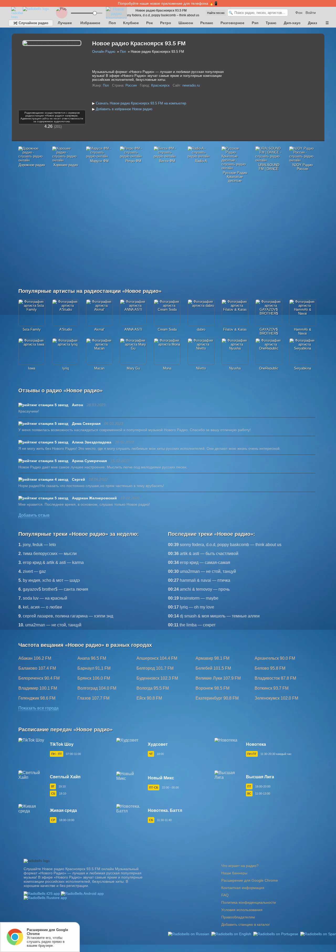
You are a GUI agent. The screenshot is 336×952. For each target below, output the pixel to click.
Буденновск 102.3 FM (157, 678)
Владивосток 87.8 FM (275, 678)
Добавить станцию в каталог (245, 924)
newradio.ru (191, 85)
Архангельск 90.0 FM (275, 658)
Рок (149, 23)
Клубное (131, 23)
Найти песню (215, 12)
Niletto (201, 368)
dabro (201, 329)
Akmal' (99, 329)
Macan (99, 368)
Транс (271, 23)
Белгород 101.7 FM (155, 668)
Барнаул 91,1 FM (94, 668)
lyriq (65, 368)
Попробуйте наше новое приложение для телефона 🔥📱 (168, 3)
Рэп (255, 23)
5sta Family (32, 329)
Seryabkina (302, 368)
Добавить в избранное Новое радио (124, 109)
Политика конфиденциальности (248, 902)
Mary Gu (133, 368)
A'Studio (65, 329)
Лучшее (65, 23)
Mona (167, 368)
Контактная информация (242, 888)
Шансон (185, 23)
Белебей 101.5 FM (213, 668)
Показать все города (38, 708)
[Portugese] (276, 934)
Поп (112, 23)
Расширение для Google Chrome (249, 880)
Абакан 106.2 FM (34, 658)
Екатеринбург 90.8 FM (217, 698)
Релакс (206, 23)
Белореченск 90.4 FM (39, 678)
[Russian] (189, 934)
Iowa (31, 368)
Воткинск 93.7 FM (271, 688)
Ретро (165, 23)
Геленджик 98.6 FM (36, 698)
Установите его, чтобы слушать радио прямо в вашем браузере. (47, 938)
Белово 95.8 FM (270, 668)
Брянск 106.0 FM (93, 678)
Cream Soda (167, 329)
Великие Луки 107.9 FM (218, 678)
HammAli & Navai (302, 331)
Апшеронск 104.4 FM (156, 658)
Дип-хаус (292, 23)
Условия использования (241, 910)
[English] (231, 934)
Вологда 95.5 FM (152, 688)
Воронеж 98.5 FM (212, 688)
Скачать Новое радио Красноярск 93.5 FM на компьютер (141, 103)
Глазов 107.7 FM (93, 698)
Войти (311, 12)
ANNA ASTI (133, 329)
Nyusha (235, 368)
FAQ (225, 895)
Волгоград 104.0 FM (96, 688)
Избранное (90, 23)
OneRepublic (269, 368)
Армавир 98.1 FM (212, 658)
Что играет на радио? (240, 866)
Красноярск (160, 85)
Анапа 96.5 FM (91, 658)
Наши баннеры (234, 873)
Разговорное (232, 23)
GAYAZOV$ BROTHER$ (269, 331)
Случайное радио (33, 23)
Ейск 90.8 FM (149, 698)
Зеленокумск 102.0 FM (276, 698)
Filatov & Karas (235, 329)
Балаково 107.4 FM (37, 668)
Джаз (312, 23)
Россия (131, 85)
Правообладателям (238, 917)
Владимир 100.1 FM (37, 688)
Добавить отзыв (34, 515)
